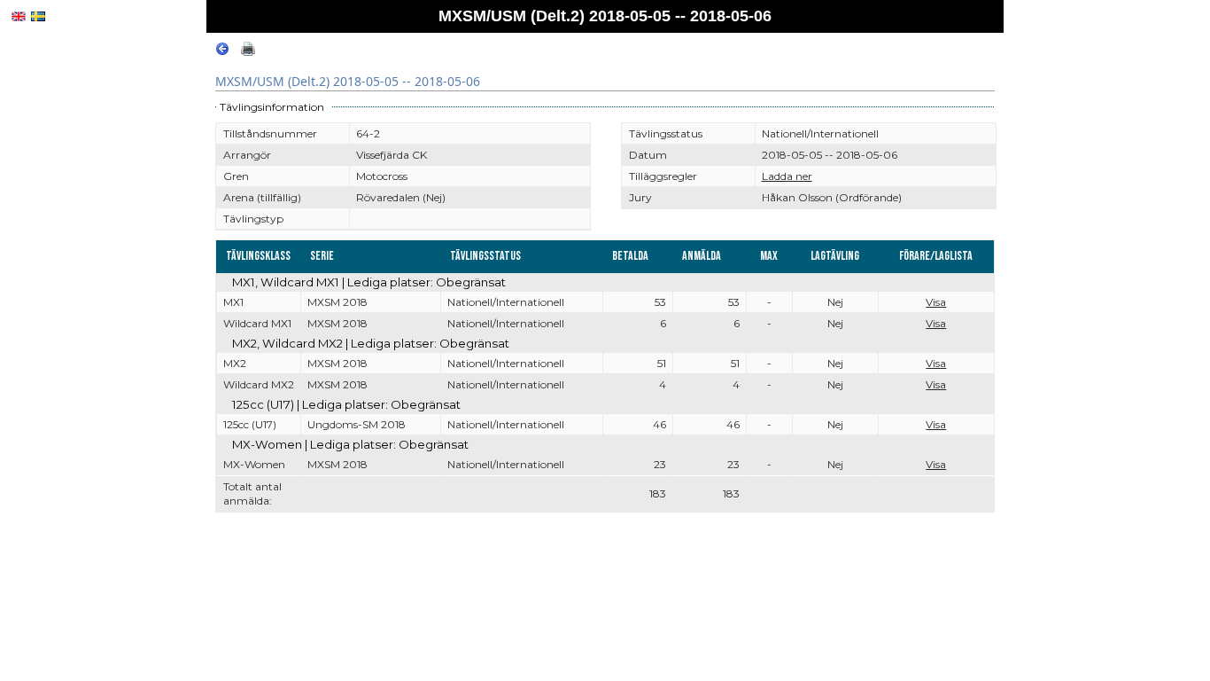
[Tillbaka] (222, 52)
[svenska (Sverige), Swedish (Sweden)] (38, 16)
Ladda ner (787, 176)
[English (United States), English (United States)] (19, 16)
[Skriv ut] (248, 52)
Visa (936, 302)
